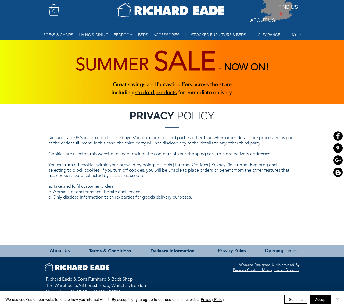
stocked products (156, 92)
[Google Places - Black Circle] (338, 148)
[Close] (337, 299)
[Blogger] (338, 172)
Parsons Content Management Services (266, 269)
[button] (54, 10)
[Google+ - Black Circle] (338, 160)
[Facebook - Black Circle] (338, 136)
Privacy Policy (212, 299)
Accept (321, 299)
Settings (296, 299)
